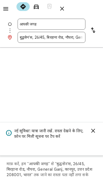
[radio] (23, 6)
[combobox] (51, 24)
